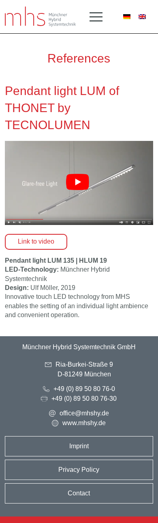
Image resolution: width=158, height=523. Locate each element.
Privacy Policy (78, 469)
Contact (79, 493)
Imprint (79, 446)
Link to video (36, 241)
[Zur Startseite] (40, 16)
